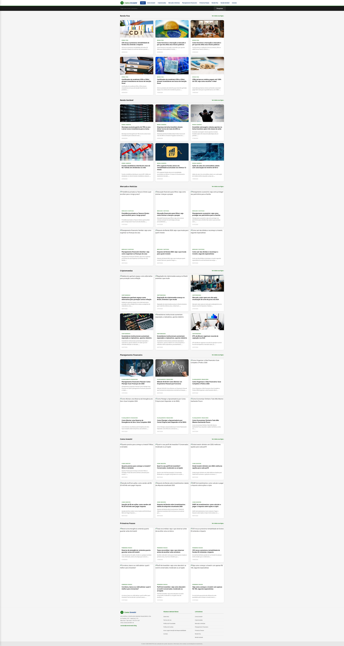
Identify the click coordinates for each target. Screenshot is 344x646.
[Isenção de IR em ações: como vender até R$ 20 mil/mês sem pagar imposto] (136, 500)
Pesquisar (220, 8)
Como (130, 612)
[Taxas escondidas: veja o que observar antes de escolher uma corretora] (172, 545)
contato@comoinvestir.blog (128, 625)
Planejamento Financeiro (189, 3)
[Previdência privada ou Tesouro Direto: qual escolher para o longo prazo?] (136, 209)
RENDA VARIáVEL (126, 124)
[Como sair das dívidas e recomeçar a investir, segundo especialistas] (207, 247)
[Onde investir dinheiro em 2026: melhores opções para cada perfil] (207, 461)
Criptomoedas (162, 3)
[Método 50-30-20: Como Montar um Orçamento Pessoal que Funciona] (172, 377)
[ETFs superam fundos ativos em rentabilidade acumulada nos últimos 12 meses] (172, 162)
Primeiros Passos (204, 3)
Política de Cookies (168, 627)
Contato (234, 3)
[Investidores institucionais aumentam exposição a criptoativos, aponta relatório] (136, 332)
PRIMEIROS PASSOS (127, 547)
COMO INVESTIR (126, 463)
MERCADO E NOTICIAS (128, 211)
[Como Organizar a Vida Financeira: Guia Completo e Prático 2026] (207, 377)
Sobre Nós (166, 616)
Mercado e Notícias (174, 3)
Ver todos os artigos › (218, 16)
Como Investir (151, 3)
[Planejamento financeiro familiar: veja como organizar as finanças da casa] (136, 247)
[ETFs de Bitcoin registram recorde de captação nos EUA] (207, 332)
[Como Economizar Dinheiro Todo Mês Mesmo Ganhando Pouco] (207, 416)
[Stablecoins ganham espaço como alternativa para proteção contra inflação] (136, 293)
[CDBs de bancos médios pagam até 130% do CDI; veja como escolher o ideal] (207, 76)
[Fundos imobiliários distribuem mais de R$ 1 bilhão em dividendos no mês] (136, 162)
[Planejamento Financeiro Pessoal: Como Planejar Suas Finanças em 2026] (136, 377)
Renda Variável (225, 3)
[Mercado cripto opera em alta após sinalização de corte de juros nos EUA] (207, 293)
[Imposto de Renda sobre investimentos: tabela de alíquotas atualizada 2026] (172, 500)
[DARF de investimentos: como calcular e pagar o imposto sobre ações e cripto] (207, 500)
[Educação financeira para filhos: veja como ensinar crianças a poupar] (172, 209)
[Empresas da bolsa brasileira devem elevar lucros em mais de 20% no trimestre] (172, 122)
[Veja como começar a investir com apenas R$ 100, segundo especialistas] (207, 583)
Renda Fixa (215, 3)
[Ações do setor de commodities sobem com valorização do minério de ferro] (207, 162)
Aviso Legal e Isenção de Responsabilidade (174, 630)
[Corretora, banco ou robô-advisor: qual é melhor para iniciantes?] (136, 583)
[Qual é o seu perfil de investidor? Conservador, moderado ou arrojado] (172, 461)
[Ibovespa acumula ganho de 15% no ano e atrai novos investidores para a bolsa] (136, 122)
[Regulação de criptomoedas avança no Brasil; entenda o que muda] (172, 293)
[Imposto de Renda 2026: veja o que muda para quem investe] (172, 247)
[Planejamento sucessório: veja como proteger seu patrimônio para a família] (207, 209)
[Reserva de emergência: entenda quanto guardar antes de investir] (136, 545)
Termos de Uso (167, 620)
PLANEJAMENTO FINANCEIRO (130, 379)
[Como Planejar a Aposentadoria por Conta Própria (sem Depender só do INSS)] (172, 416)
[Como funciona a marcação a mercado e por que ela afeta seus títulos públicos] (172, 37)
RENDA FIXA (125, 40)
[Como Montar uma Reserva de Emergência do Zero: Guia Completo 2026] (136, 416)
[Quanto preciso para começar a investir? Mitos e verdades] (136, 461)
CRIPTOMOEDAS (126, 295)
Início (143, 3)
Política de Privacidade (169, 623)
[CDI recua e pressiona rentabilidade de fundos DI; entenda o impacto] (136, 37)
